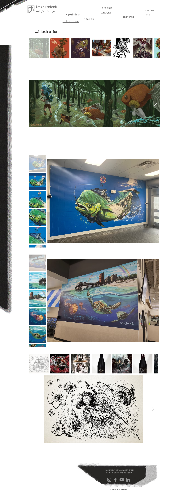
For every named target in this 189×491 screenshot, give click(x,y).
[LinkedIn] (128, 479)
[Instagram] (109, 479)
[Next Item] (155, 103)
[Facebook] (115, 479)
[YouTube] (121, 479)
